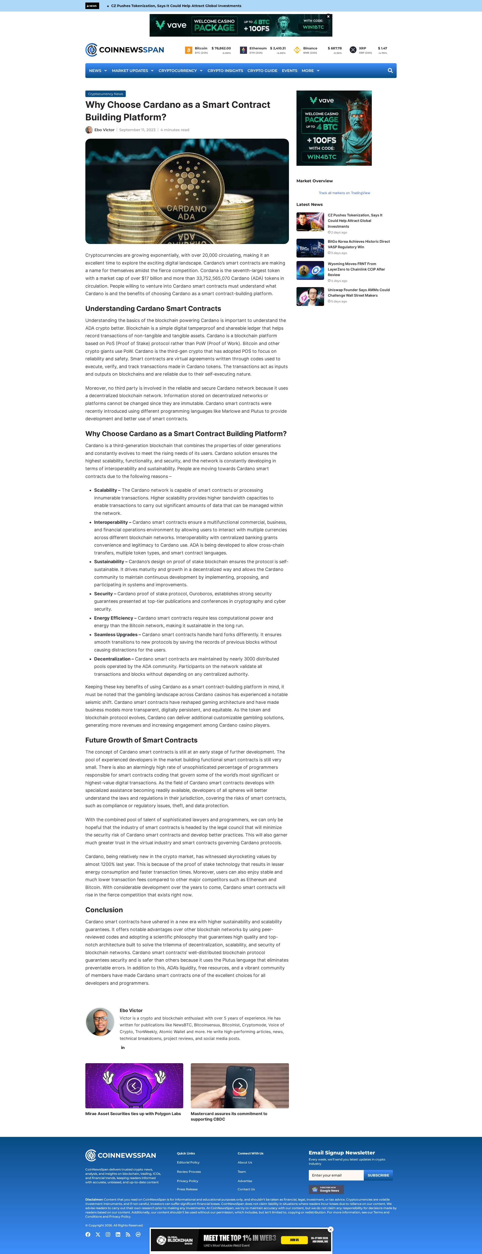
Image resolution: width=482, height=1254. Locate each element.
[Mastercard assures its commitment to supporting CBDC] (240, 1085)
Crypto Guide (262, 70)
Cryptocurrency (178, 70)
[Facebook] (87, 1234)
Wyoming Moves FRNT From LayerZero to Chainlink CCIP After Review (356, 269)
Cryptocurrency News (105, 94)
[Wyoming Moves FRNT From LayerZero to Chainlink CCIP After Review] (310, 270)
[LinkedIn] (123, 1048)
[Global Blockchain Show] (241, 1241)
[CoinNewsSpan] (124, 50)
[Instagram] (107, 1234)
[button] (186, 1153)
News (95, 70)
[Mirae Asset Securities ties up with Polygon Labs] (134, 1085)
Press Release (187, 1189)
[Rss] (128, 1234)
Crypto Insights (225, 70)
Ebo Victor (104, 129)
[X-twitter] (97, 1234)
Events (289, 70)
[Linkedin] (117, 1234)
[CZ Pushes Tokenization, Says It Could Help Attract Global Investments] (310, 221)
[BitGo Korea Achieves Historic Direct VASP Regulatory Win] (310, 248)
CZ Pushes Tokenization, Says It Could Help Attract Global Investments (176, 6)
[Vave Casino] (241, 25)
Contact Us (246, 1189)
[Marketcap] (138, 1234)
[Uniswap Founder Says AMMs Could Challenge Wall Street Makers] (310, 296)
